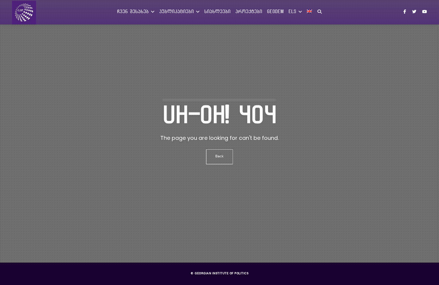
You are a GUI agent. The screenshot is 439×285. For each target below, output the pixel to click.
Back (219, 156)
